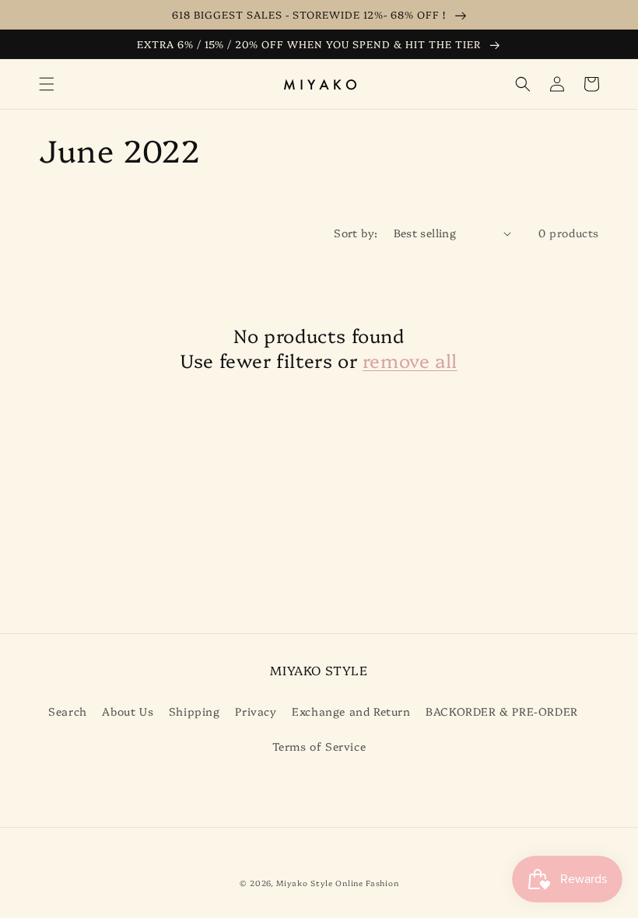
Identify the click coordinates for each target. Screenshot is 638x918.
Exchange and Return (351, 711)
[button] (47, 84)
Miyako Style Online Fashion (337, 883)
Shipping (194, 711)
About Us (127, 711)
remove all (410, 360)
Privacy (255, 711)
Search (67, 711)
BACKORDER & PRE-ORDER (502, 711)
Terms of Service (319, 746)
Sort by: (355, 232)
